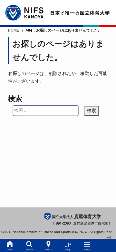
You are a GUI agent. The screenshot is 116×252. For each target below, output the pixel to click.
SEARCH (28, 245)
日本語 (67, 245)
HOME (9, 245)
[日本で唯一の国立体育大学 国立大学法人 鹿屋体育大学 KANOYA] (58, 12)
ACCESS (48, 245)
